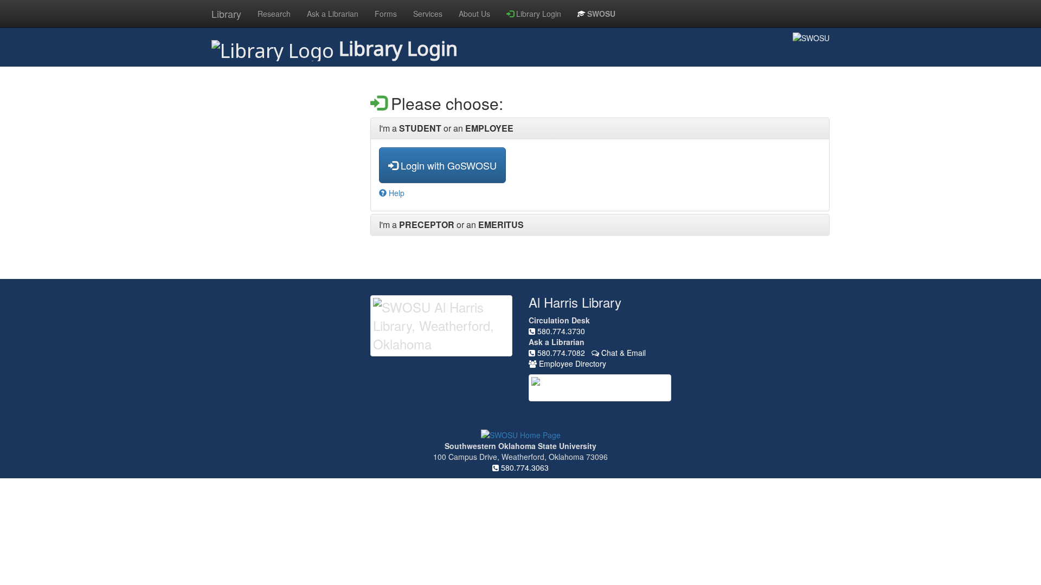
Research (274, 13)
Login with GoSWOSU (447, 165)
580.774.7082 (560, 352)
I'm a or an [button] (446, 128)
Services (427, 13)
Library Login (537, 13)
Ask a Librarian (332, 13)
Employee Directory (571, 363)
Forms (386, 13)
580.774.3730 (560, 331)
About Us (474, 13)
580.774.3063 (524, 467)
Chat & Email (622, 352)
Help (395, 192)
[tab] (600, 128)
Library (226, 13)
